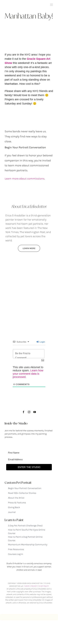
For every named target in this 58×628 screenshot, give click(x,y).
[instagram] (29, 412)
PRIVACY (34, 586)
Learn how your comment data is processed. (28, 373)
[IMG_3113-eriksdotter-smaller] (29, 265)
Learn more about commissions (24, 178)
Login (42, 342)
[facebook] (23, 412)
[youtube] (34, 412)
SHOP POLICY (44, 586)
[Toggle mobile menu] (51, 4)
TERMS (27, 586)
